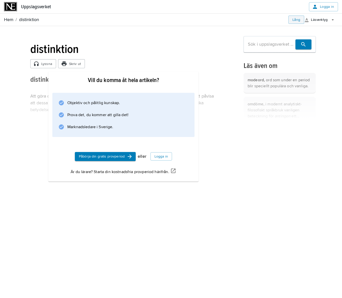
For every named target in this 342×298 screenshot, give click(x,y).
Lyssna (46, 64)
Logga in (327, 7)
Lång (296, 20)
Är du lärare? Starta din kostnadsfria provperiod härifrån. (120, 171)
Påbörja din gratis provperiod (102, 156)
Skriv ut (75, 64)
